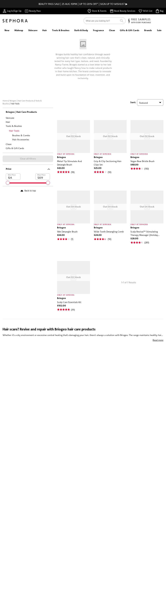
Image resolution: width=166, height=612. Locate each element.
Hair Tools (14, 130)
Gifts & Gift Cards (15, 148)
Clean (9, 144)
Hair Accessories (20, 139)
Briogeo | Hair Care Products (21, 100)
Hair (8, 122)
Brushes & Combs (21, 135)
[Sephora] (15, 20)
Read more (158, 340)
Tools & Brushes (14, 126)
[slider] (8, 183)
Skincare (10, 117)
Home (5, 100)
